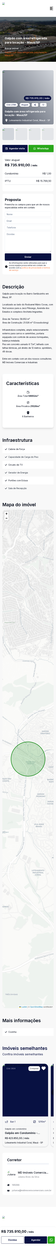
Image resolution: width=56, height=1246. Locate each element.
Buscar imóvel (12, 48)
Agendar (35, 1240)
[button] (6, 514)
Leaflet (24, 1006)
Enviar (28, 257)
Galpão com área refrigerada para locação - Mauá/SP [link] (27, 54)
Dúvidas (12, 1240)
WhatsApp (43, 148)
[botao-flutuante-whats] (51, 1240)
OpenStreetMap (36, 1006)
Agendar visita (17, 148)
